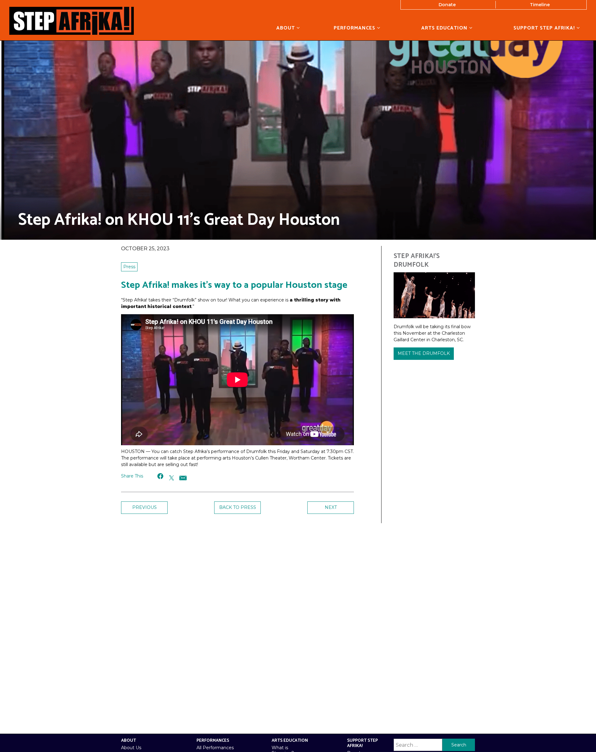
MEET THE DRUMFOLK (424, 353)
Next (331, 507)
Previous (144, 507)
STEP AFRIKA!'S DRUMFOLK (417, 260)
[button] (161, 476)
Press (129, 267)
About (286, 28)
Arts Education (445, 28)
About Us (131, 747)
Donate (447, 4)
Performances (355, 28)
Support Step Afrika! (544, 28)
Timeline (540, 4)
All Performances (215, 747)
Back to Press (237, 507)
